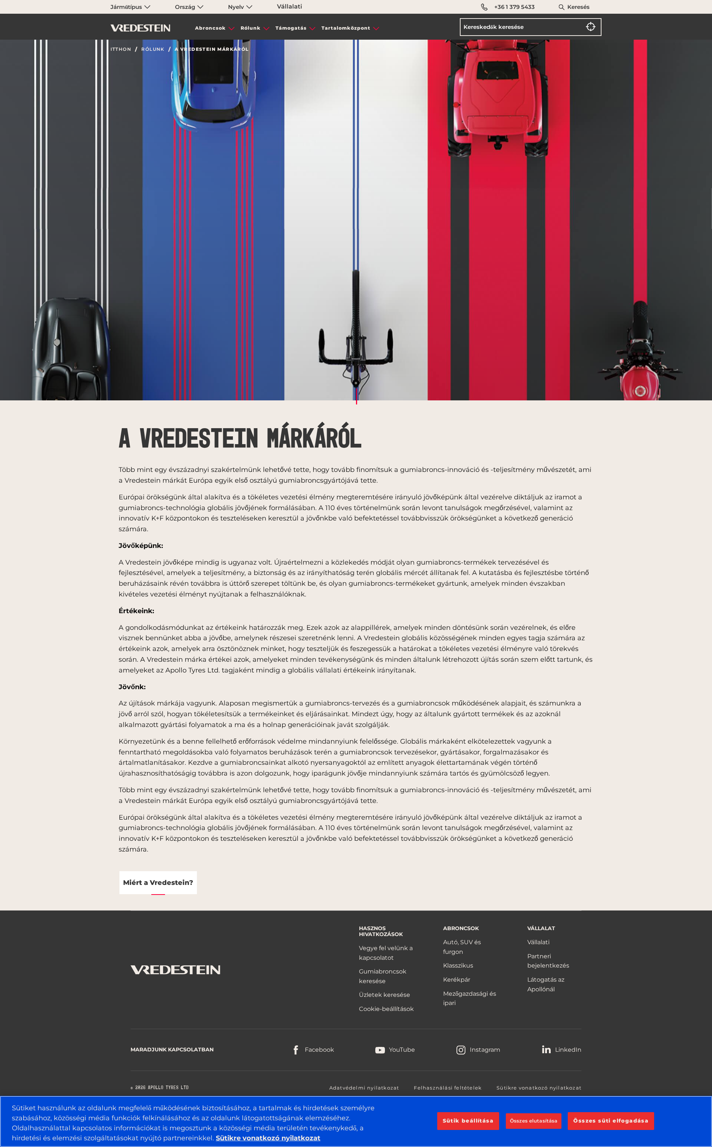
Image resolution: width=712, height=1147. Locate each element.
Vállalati (289, 6)
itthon (121, 49)
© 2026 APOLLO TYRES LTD (160, 1087)
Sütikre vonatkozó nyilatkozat (539, 1088)
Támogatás (291, 28)
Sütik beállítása (468, 1120)
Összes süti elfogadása (611, 1120)
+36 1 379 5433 (514, 6)
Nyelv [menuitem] (236, 6)
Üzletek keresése (384, 994)
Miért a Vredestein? (158, 883)
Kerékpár (456, 979)
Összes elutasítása (533, 1121)
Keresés (578, 6)
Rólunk (251, 28)
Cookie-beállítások (386, 1008)
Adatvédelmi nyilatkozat (364, 1088)
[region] (356, 1121)
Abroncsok (210, 28)
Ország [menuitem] (186, 6)
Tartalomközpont (346, 28)
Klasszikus (458, 965)
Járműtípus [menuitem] (127, 6)
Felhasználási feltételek (448, 1088)
